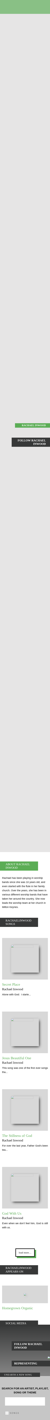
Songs (14, 1413)
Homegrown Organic (17, 1308)
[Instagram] (47, 433)
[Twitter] (42, 433)
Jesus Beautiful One (16, 1058)
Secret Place (11, 984)
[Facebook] (36, 433)
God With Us (11, 1213)
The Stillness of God (17, 1136)
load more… (25, 1252)
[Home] (19, 7)
